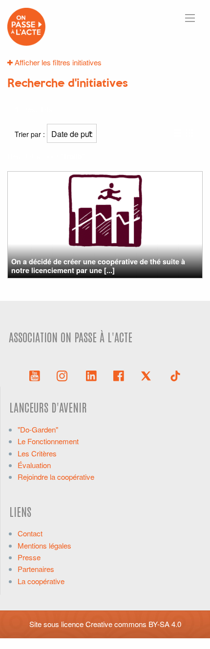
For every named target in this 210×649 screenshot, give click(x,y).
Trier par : (31, 134)
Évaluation (34, 465)
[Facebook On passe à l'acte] (118, 375)
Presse (29, 557)
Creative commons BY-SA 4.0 (133, 624)
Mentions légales (44, 545)
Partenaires (36, 569)
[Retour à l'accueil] (26, 25)
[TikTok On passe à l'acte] (175, 375)
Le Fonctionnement (48, 441)
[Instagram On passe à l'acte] (64, 375)
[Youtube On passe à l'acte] (34, 375)
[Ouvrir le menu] (190, 18)
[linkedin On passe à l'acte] (91, 375)
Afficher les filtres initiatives (57, 62)
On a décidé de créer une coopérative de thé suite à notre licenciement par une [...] (98, 265)
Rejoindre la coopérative (56, 477)
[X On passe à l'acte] (148, 375)
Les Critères (37, 453)
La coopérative (41, 581)
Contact (30, 533)
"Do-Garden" (38, 429)
